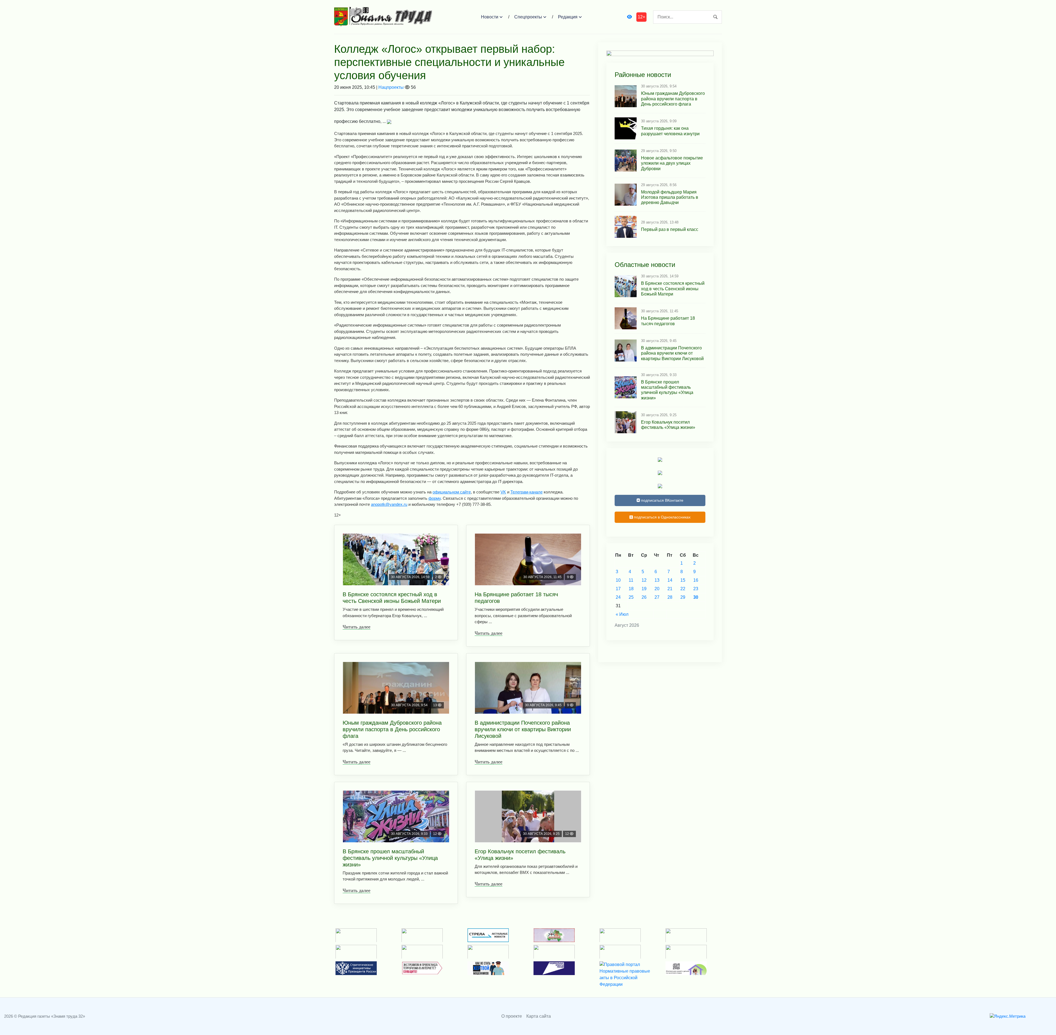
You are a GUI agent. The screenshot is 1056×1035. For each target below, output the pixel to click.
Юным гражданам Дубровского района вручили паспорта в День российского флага (392, 729)
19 (644, 588)
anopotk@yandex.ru (389, 504)
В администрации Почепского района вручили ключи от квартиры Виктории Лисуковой (523, 729)
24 (618, 597)
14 (669, 580)
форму (434, 498)
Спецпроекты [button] (528, 17)
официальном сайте (452, 492)
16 (695, 580)
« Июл (622, 614)
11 (631, 580)
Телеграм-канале (526, 492)
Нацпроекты (391, 87)
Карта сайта (538, 1016)
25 (631, 597)
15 (682, 580)
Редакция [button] (568, 17)
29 (682, 597)
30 (695, 597)
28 (669, 597)
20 (656, 588)
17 (618, 588)
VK (503, 492)
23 (695, 588)
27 (656, 597)
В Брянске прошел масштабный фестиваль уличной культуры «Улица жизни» (390, 858)
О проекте (511, 1016)
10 (618, 580)
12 (644, 580)
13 (656, 580)
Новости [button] (489, 17)
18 (631, 588)
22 (682, 588)
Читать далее (356, 627)
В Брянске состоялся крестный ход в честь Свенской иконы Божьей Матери (392, 597)
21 (669, 588)
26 (644, 597)
